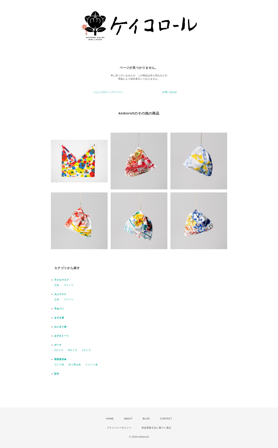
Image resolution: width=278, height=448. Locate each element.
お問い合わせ (169, 92)
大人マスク (60, 294)
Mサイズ (72, 350)
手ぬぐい (59, 308)
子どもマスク (61, 279)
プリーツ (69, 285)
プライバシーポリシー (119, 427)
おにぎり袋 (60, 326)
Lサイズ (86, 350)
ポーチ (58, 345)
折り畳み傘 (75, 364)
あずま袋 (59, 317)
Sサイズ (58, 350)
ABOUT (128, 418)
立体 (56, 285)
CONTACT (166, 418)
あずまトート (61, 335)
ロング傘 (59, 364)
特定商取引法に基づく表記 (156, 427)
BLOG (146, 418)
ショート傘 (91, 364)
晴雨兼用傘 (60, 359)
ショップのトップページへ (108, 92)
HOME (110, 418)
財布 (56, 373)
